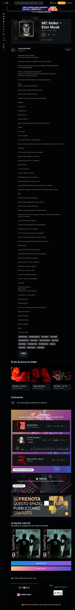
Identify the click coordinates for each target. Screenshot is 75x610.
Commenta (17, 397)
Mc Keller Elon (43, 344)
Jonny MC (34, 340)
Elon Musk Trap (23, 340)
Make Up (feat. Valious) (35, 459)
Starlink (52, 344)
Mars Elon (55, 340)
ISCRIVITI (26, 604)
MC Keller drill (32, 344)
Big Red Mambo (32, 425)
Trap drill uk (31, 347)
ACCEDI (69, 3)
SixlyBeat (30, 439)
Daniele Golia (23, 337)
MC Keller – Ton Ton (60, 386)
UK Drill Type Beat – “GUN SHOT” (34, 438)
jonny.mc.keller (24, 48)
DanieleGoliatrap (34, 337)
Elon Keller (45, 337)
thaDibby (30, 461)
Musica (44, 30)
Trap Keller (41, 347)
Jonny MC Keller (44, 340)
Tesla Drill (22, 347)
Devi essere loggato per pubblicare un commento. (32, 402)
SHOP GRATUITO (41, 563)
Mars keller (22, 344)
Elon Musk (54, 337)
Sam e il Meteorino (33, 427)
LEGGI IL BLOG (41, 568)
